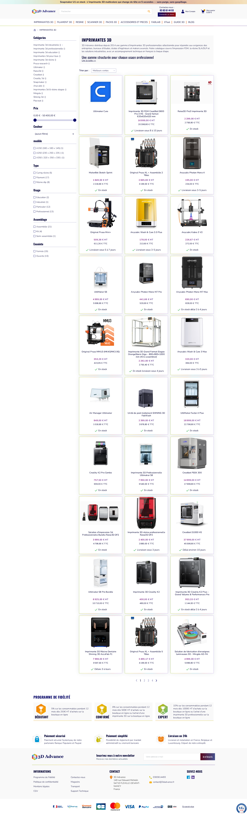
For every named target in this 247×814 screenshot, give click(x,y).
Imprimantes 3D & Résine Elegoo (49, 89)
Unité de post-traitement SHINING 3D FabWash (146, 414)
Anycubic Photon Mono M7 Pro (146, 292)
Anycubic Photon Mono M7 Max (192, 292)
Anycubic (38, 85)
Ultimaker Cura (100, 111)
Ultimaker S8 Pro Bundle (100, 592)
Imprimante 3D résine (44, 59)
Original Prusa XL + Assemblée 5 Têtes (146, 653)
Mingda (38, 93)
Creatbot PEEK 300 (192, 472)
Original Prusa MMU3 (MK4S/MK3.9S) (101, 351)
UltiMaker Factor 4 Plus (192, 413)
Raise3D (38, 71)
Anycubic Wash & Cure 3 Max (192, 351)
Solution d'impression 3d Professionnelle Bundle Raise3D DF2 (100, 533)
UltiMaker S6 (100, 292)
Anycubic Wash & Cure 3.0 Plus (146, 232)
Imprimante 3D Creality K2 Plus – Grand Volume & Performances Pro (192, 593)
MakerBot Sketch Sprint (100, 172)
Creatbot (38, 74)
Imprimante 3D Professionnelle (49, 48)
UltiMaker (39, 67)
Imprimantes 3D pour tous (46, 56)
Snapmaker (39, 82)
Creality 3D (39, 78)
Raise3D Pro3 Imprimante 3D (192, 111)
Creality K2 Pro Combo (100, 472)
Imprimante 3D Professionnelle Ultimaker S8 (146, 474)
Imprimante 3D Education (46, 52)
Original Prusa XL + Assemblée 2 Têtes (146, 174)
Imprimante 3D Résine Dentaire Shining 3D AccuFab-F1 (100, 653)
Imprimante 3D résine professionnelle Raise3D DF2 (146, 533)
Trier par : (84, 70)
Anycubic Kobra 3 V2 (192, 232)
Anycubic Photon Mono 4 (192, 172)
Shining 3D (39, 97)
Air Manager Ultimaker (100, 413)
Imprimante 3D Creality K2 (146, 592)
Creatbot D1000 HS (192, 532)
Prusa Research (41, 63)
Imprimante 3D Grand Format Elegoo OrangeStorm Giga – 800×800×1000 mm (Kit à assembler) (146, 354)
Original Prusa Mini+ (100, 232)
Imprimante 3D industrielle (47, 44)
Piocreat (38, 100)
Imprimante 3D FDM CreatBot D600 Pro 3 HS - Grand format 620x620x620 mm (146, 114)
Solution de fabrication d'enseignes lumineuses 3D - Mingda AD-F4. (192, 653)
